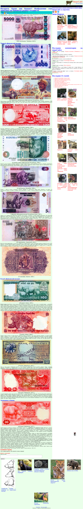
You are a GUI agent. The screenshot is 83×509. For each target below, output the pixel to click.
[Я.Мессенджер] (1, 13)
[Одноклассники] (4, 13)
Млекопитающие (8, 11)
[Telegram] (6, 13)
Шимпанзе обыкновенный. (72, 118)
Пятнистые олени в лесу (58, 86)
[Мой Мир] (8, 13)
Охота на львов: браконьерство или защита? (58, 481)
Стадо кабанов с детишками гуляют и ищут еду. (62, 82)
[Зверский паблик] (56, 12)
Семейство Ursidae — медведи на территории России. (8, 490)
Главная (78, 6)
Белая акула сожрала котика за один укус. (61, 85)
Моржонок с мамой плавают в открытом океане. (72, 26)
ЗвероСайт (78, 1)
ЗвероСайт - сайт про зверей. (41, 507)
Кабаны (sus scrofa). (72, 470)
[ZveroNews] (58, 12)
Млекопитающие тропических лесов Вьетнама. (72, 165)
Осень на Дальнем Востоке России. (60, 87)
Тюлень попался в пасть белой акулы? (61, 83)
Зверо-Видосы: (5, 6)
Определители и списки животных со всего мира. (67, 8)
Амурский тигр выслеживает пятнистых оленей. (21, 6)
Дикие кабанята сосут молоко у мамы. (72, 43)
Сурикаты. (60, 149)
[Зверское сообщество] (53, 12)
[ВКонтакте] (3, 13)
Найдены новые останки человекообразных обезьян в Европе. (41, 470)
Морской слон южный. (72, 150)
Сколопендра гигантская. (69, 60)
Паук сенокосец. (67, 65)
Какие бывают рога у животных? (62, 99)
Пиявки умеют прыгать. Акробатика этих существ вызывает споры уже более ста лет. (68, 84)
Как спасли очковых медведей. (59, 81)
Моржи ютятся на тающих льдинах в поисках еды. (62, 43)
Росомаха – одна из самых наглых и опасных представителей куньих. (62, 186)
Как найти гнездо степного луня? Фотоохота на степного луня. (62, 119)
